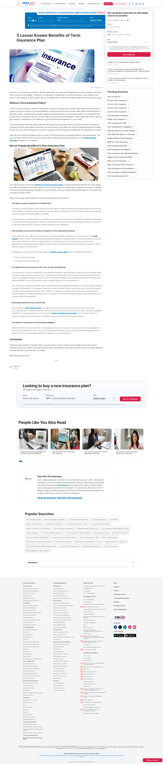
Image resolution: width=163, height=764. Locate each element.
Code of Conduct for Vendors (91, 607)
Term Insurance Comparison (63, 528)
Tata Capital (86, 591)
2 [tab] (23, 461)
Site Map (116, 602)
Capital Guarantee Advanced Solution (33, 733)
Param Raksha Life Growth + (30, 673)
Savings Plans (57, 639)
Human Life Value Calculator (60, 654)
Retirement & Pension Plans (30, 680)
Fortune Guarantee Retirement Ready (33, 693)
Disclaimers (86, 686)
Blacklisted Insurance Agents (91, 713)
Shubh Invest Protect (28, 678)
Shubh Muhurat (27, 637)
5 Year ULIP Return (58, 685)
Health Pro (26, 712)
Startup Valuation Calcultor (60, 666)
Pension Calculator (58, 659)
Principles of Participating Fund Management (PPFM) (91, 710)
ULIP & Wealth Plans (28, 627)
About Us (117, 587)
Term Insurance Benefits (59, 627)
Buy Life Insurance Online (60, 595)
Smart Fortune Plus (28, 634)
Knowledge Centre (89, 596)
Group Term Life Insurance (100, 524)
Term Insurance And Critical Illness (64, 537)
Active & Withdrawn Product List (91, 707)
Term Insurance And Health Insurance (39, 542)
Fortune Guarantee (28, 617)
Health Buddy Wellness (29, 719)
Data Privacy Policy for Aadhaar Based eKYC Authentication (93, 663)
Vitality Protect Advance (29, 717)
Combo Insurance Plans (29, 722)
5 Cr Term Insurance (110, 546)
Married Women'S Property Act (88, 528)
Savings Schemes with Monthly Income (63, 637)
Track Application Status (121, 598)
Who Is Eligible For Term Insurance (38, 551)
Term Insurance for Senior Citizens (62, 620)
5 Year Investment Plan (59, 634)
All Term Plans (87, 602)
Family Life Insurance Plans (60, 591)
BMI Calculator (57, 678)
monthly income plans (59, 252)
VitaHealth (26, 710)
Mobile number (62, 18)
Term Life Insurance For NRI (88, 537)
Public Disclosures (88, 681)
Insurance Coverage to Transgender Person (92, 696)
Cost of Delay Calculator (59, 675)
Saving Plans (26, 603)
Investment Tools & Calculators (61, 642)
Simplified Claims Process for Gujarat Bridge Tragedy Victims (93, 641)
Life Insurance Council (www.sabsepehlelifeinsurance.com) (93, 630)
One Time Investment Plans (60, 632)
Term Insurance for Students (60, 612)
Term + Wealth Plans (28, 661)
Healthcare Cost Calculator (60, 673)
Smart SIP (25, 639)
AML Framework (87, 700)
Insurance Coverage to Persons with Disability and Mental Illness (93, 689)
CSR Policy (86, 669)
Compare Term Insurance (59, 608)
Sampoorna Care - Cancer (30, 700)
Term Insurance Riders (59, 622)
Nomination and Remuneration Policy (93, 667)
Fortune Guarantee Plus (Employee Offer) (32, 738)
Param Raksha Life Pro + (29, 663)
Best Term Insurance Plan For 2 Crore (88, 542)
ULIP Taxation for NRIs (59, 690)
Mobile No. (49, 395)
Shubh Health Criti (28, 702)
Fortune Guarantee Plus (29, 610)
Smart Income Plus (28, 622)
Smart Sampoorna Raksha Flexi (31, 646)
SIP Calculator (57, 649)
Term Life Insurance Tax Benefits (37, 537)
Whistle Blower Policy (89, 674)
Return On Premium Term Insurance (38, 528)
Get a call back (129, 54)
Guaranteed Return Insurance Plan (32, 612)
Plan (91, 18)
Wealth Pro (26, 649)
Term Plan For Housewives (69, 546)
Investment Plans (58, 629)
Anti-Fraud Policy (88, 676)
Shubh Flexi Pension (28, 685)
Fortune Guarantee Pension (30, 683)
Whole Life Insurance (58, 593)
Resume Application (120, 609)
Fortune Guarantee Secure (30, 608)
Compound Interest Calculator (61, 644)
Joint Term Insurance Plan (91, 546)
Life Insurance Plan (29, 583)
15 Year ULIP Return (58, 688)
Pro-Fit (25, 705)
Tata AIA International (89, 593)
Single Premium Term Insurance (115, 542)
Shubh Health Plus (28, 707)
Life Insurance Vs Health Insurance (62, 598)
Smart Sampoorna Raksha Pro (31, 644)
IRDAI (84, 625)
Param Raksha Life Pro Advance (31, 675)
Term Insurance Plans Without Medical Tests (41, 546)
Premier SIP (26, 632)
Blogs (31, 9)
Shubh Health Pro (27, 714)
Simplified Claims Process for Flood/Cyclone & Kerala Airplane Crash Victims (93, 637)
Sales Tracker (87, 633)
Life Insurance (57, 586)
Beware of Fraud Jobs (89, 704)
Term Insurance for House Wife (61, 615)
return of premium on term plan (64, 313)
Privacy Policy (54, 25)
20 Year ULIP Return (58, 683)
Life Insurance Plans (58, 588)
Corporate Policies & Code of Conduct (93, 604)
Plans (115, 583)
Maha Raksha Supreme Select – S (32, 600)
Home (26, 9)
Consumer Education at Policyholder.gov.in (94, 609)
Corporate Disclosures (89, 684)
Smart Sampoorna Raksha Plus (31, 642)
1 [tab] (20, 461)
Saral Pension (26, 690)
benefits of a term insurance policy (49, 185)
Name (40, 18)
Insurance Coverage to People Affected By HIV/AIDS (94, 693)
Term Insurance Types (101, 533)
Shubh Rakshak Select (29, 598)
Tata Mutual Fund (88, 588)
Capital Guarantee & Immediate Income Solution (33, 729)
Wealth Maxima (27, 656)
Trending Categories (60, 583)
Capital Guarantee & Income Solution (32, 726)
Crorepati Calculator (58, 646)
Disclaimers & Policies (90, 653)
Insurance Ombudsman (89, 622)
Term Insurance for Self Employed (62, 617)
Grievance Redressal (88, 614)
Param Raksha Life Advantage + (31, 668)
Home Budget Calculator (59, 656)
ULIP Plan (55, 680)
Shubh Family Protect (28, 593)
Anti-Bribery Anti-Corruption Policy (92, 702)
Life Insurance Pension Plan (78, 519)
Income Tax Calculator (59, 671)
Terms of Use (86, 656)
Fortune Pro (26, 651)
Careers (116, 590)
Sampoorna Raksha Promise (30, 588)
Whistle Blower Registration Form (92, 647)
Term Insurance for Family (60, 610)
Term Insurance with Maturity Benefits (63, 605)
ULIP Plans (113, 519)
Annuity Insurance (32, 533)
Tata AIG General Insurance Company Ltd (94, 586)
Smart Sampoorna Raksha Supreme (32, 659)
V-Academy (86, 645)
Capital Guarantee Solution (30, 724)
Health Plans (26, 697)
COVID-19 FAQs (87, 611)
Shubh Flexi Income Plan (29, 625)
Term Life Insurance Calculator (54, 519)
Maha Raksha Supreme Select (31, 591)
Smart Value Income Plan (29, 615)
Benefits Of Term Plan (119, 533)
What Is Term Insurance (34, 524)
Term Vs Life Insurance (110, 537)
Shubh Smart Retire (28, 695)
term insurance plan (33, 308)
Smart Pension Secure (29, 688)
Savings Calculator (58, 651)
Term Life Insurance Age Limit (52, 533)
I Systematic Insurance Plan (30, 629)
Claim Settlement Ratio (59, 625)
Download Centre (119, 605)
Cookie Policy (87, 660)
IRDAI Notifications (88, 679)
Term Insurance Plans (33, 519)
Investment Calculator (59, 668)
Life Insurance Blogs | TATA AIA (42, 9)
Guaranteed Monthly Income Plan (32, 620)
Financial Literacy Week (89, 649)
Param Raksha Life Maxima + (30, 666)
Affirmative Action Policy (89, 671)
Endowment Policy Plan (54, 524)
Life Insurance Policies (99, 519)
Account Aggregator (88, 599)
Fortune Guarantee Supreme (30, 605)
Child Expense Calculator (59, 663)
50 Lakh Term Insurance (63, 542)
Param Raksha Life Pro (29, 671)
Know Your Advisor (88, 627)
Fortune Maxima (27, 654)
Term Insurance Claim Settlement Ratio (115, 528)
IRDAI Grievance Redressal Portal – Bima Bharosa (94, 617)
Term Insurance (27, 586)
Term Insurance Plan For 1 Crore (77, 524)
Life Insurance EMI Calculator (61, 661)
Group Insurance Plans (89, 620)
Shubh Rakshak (27, 595)
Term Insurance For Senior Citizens (78, 533)
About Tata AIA (88, 583)
